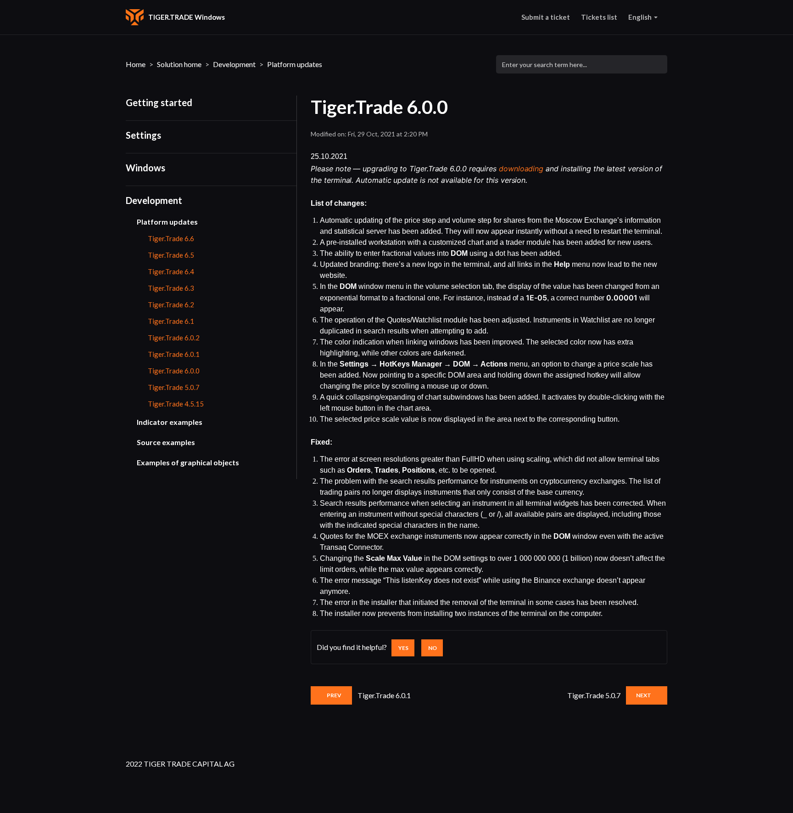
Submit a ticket (545, 17)
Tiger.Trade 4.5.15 (176, 404)
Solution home (179, 64)
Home (135, 64)
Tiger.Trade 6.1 (171, 321)
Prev (334, 695)
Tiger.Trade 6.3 (171, 288)
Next (643, 695)
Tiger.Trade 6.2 (171, 304)
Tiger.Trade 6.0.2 (174, 337)
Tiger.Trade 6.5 (171, 255)
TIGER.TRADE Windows (186, 17)
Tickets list (599, 17)
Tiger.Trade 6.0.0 (174, 371)
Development (234, 64)
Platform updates (294, 64)
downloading (521, 168)
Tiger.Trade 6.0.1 (174, 354)
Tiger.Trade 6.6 (171, 238)
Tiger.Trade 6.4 (171, 271)
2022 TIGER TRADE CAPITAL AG (180, 763)
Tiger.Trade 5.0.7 (174, 387)
